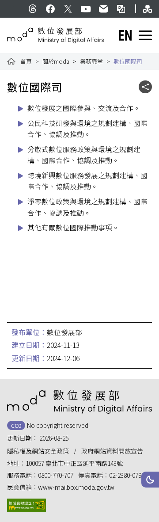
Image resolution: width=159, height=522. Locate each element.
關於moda (55, 61)
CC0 (16, 425)
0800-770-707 (55, 475)
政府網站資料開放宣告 (112, 450)
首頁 (26, 61)
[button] (150, 480)
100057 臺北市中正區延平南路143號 (74, 463)
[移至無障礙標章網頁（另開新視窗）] (26, 505)
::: (12, 4)
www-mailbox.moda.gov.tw (76, 487)
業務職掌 (91, 61)
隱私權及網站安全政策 (38, 450)
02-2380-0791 (126, 475)
